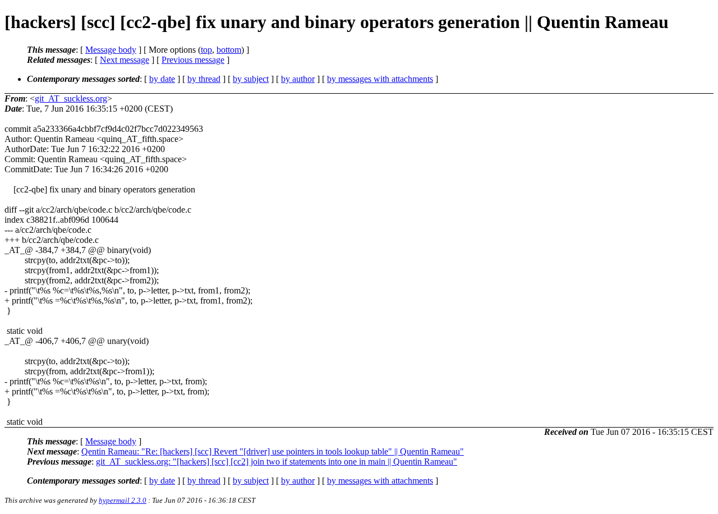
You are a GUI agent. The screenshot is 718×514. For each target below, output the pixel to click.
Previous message (193, 60)
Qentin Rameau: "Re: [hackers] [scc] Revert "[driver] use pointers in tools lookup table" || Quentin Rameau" (272, 451)
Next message (124, 60)
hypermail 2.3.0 (122, 500)
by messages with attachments (380, 79)
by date (162, 79)
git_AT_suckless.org (71, 98)
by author (298, 79)
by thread (203, 79)
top (206, 49)
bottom (229, 49)
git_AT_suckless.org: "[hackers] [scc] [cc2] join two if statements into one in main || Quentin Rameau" (276, 461)
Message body (110, 49)
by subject (251, 79)
